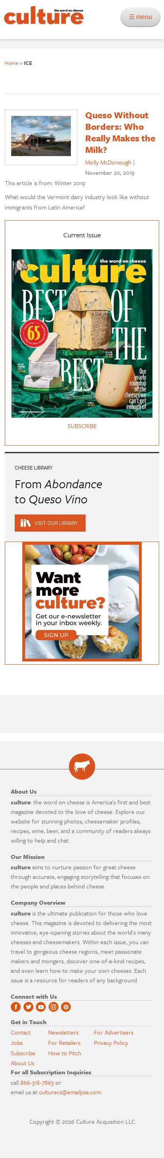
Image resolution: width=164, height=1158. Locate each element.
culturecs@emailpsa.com (70, 1092)
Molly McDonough (108, 162)
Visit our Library (56, 523)
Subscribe (23, 1052)
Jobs (17, 1042)
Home (11, 63)
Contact (21, 1032)
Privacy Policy (111, 1042)
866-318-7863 (37, 1082)
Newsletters (63, 1032)
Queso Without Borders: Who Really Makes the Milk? (120, 132)
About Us (22, 1062)
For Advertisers (113, 1032)
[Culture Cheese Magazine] (82, 766)
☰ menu (143, 17)
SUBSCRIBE (82, 425)
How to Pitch (64, 1052)
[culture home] (42, 22)
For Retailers (64, 1042)
